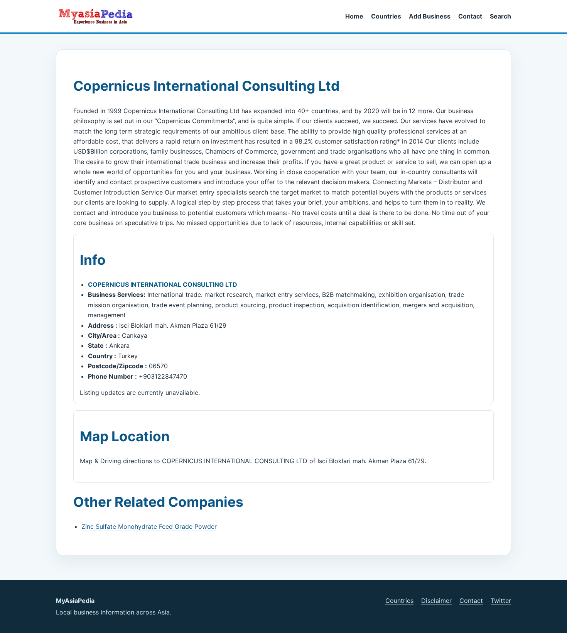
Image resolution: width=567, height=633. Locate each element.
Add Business (430, 16)
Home (354, 16)
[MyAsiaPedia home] (99, 16)
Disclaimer (436, 600)
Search (500, 16)
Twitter (501, 600)
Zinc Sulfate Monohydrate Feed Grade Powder (149, 526)
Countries (386, 16)
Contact (470, 16)
